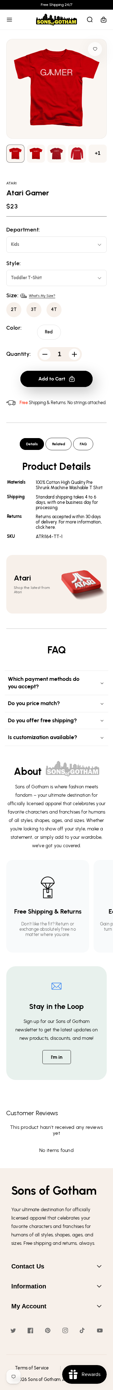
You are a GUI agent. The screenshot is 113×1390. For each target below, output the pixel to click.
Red (49, 332)
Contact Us (27, 1266)
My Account (28, 1306)
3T (34, 309)
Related (58, 444)
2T (14, 309)
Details (32, 444)
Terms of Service (32, 1368)
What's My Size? (42, 296)
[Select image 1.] (36, 153)
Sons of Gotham (44, 1379)
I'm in (56, 1057)
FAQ (83, 444)
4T (54, 309)
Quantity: (18, 354)
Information (28, 1286)
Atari (11, 183)
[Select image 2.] (56, 153)
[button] (9, 19)
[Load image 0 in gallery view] (15, 153)
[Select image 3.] (77, 153)
